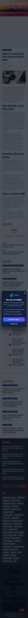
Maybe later (14, 324)
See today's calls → (14, 319)
